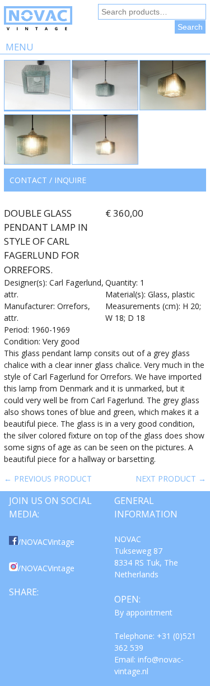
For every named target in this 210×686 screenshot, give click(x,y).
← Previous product (48, 478)
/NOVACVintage (46, 541)
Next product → (171, 478)
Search (190, 26)
